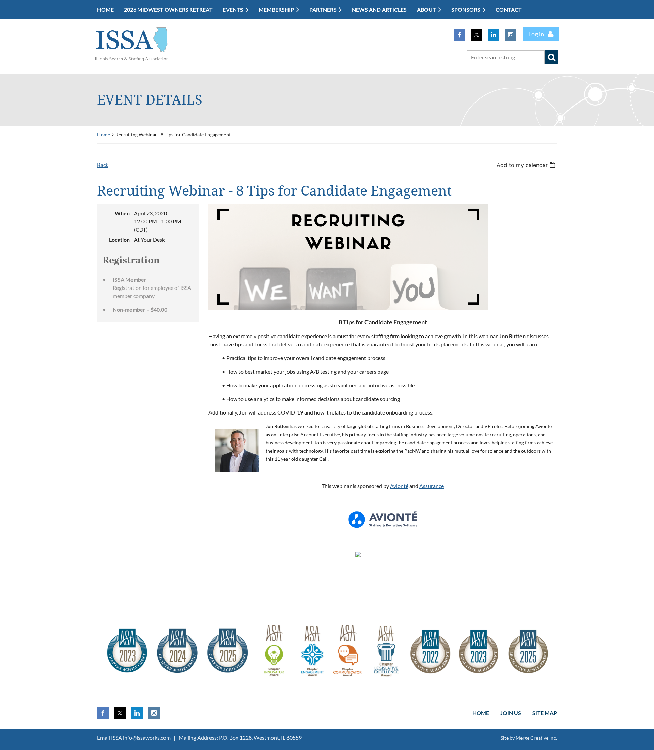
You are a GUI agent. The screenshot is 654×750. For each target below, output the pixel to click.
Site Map (544, 712)
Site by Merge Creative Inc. (529, 738)
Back (102, 164)
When (122, 213)
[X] (476, 35)
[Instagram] (510, 35)
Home (103, 134)
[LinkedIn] (493, 35)
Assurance (431, 486)
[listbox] (527, 165)
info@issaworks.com (147, 737)
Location (119, 239)
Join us (510, 712)
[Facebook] (459, 35)
